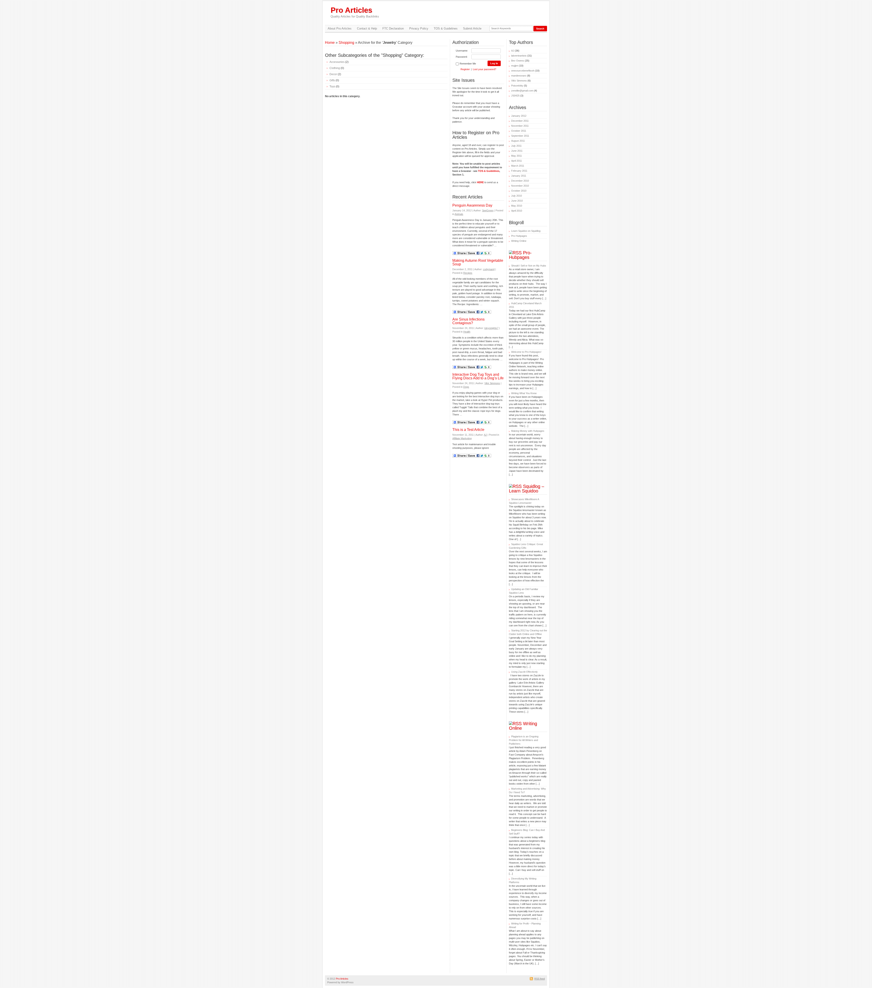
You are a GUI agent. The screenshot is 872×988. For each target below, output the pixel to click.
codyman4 (489, 269)
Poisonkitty (517, 85)
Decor (333, 74)
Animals (459, 214)
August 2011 (518, 140)
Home (330, 42)
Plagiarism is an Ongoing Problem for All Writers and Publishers (523, 740)
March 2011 (517, 165)
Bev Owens (517, 60)
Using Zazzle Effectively (524, 671)
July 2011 (516, 145)
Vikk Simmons (492, 383)
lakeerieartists (519, 55)
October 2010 (518, 190)
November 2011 (520, 125)
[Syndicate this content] (515, 252)
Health (466, 331)
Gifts (332, 80)
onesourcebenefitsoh (522, 70)
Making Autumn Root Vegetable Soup (477, 262)
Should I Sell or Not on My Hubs (528, 265)
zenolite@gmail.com (522, 90)
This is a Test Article (468, 430)
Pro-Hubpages (520, 255)
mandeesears (518, 75)
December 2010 (520, 180)
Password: (462, 56)
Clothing (334, 68)
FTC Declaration (393, 28)
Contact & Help (367, 28)
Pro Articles (355, 12)
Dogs (466, 386)
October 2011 (518, 130)
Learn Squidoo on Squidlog (525, 231)
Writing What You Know (524, 393)
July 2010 (516, 195)
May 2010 (516, 205)
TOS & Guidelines (446, 28)
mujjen (514, 65)
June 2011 (517, 150)
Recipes (467, 273)
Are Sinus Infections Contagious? (468, 321)
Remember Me (468, 63)
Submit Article (472, 28)
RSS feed (539, 978)
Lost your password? (484, 69)
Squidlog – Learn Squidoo (526, 488)
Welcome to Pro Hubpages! (526, 352)
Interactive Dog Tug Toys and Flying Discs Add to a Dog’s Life (478, 376)
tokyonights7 (491, 328)
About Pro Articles (340, 28)
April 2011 (516, 160)
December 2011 (520, 120)
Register (465, 69)
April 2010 (516, 210)
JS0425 (515, 95)
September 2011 (520, 135)
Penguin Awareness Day (472, 205)
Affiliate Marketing (462, 438)
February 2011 (519, 170)
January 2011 (518, 175)
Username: (462, 50)
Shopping (346, 42)
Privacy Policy (418, 28)
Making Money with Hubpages (527, 431)
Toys (332, 86)
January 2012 (518, 115)
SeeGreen (487, 210)
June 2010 (517, 200)
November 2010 (520, 185)
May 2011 (516, 155)
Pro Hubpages (519, 236)
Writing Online (518, 241)
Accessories (336, 62)
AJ (485, 434)
